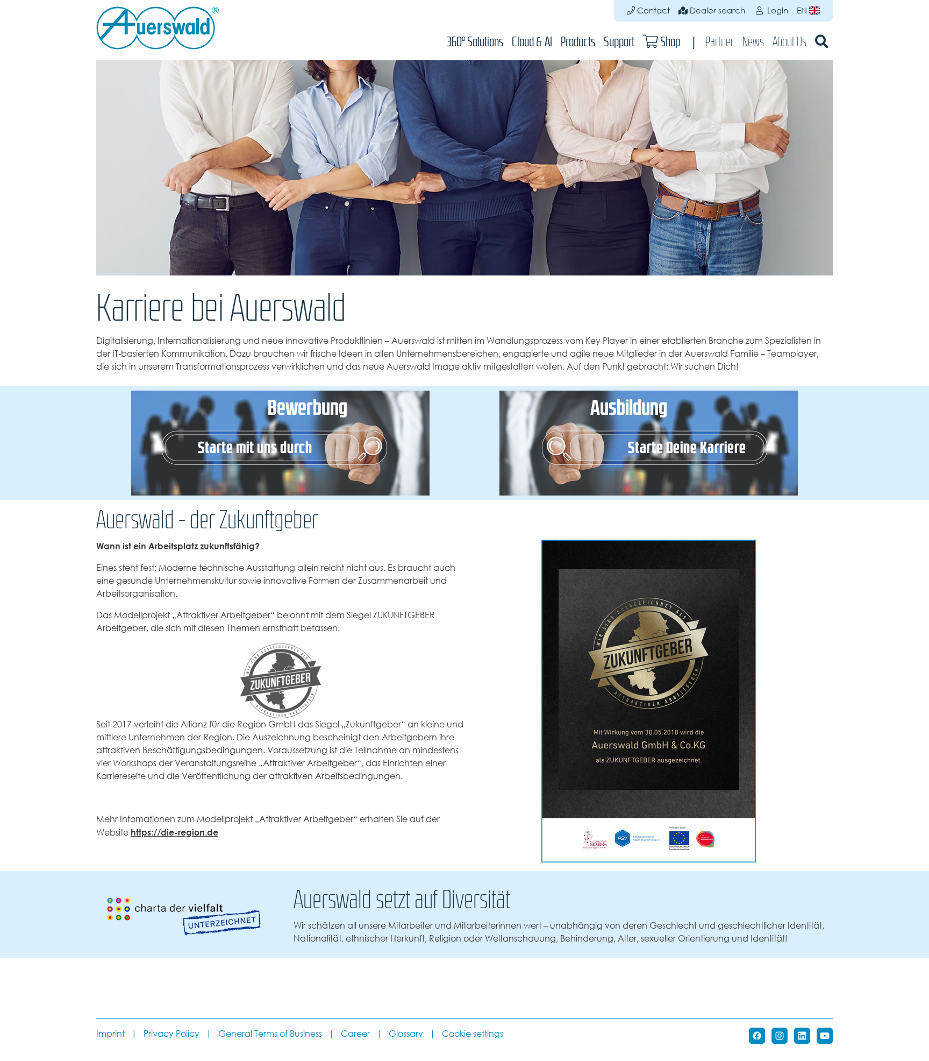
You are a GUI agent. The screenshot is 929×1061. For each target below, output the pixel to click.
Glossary (406, 1034)
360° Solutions (475, 41)
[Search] (822, 41)
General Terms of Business (270, 1034)
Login (776, 10)
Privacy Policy (171, 1034)
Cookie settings (472, 1034)
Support (619, 41)
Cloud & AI (532, 41)
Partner (719, 41)
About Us (789, 41)
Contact (652, 10)
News (753, 41)
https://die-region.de (174, 832)
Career (355, 1034)
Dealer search (716, 10)
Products (578, 41)
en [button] (803, 10)
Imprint (110, 1034)
